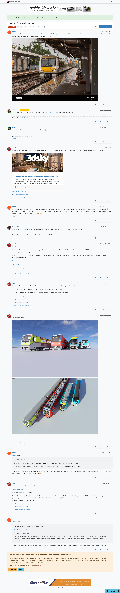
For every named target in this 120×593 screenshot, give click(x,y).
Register (12, 569)
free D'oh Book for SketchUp (27, 117)
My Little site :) (15, 138)
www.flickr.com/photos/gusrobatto (21, 197)
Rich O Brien (16, 110)
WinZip (14, 264)
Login (21, 569)
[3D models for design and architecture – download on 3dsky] (37, 163)
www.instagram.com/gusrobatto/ (20, 191)
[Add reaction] (96, 104)
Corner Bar (12, 26)
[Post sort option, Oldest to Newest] (96, 26)
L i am (14, 31)
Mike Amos (15, 226)
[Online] (9, 111)
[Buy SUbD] (60, 582)
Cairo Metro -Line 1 (18, 489)
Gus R (14, 147)
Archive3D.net (53, 112)
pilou (13, 127)
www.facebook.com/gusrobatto (20, 194)
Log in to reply (105, 27)
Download (60, 18)
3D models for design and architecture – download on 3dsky (36, 177)
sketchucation (14, 2)
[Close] (111, 554)
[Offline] (9, 128)
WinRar (14, 261)
